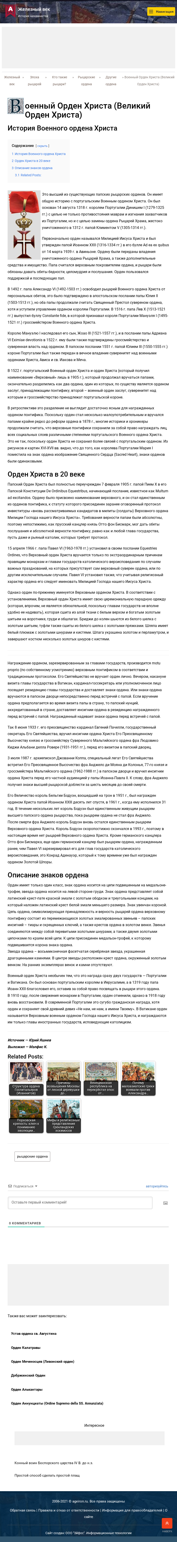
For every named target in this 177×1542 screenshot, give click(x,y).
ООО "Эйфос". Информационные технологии (98, 1533)
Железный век (12, 80)
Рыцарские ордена (86, 80)
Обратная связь (22, 1510)
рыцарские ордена (32, 1156)
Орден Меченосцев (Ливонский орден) (42, 1362)
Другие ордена (111, 80)
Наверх (167, 1531)
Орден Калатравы (25, 1348)
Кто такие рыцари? (59, 80)
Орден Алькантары (26, 1389)
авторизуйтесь (156, 1186)
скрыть (42, 146)
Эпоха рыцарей (34, 80)
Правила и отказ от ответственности (68, 1510)
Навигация (164, 11)
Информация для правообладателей (132, 1510)
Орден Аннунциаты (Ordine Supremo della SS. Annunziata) (57, 1403)
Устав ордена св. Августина (33, 1334)
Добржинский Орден (28, 1375)
